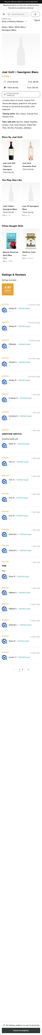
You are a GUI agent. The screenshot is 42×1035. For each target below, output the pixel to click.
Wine (11, 27)
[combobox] (20, 14)
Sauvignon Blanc (9, 30)
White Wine (20, 27)
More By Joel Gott (12, 137)
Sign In (37, 20)
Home (4, 27)
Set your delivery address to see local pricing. (21, 2)
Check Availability (21, 1030)
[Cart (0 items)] (35, 14)
